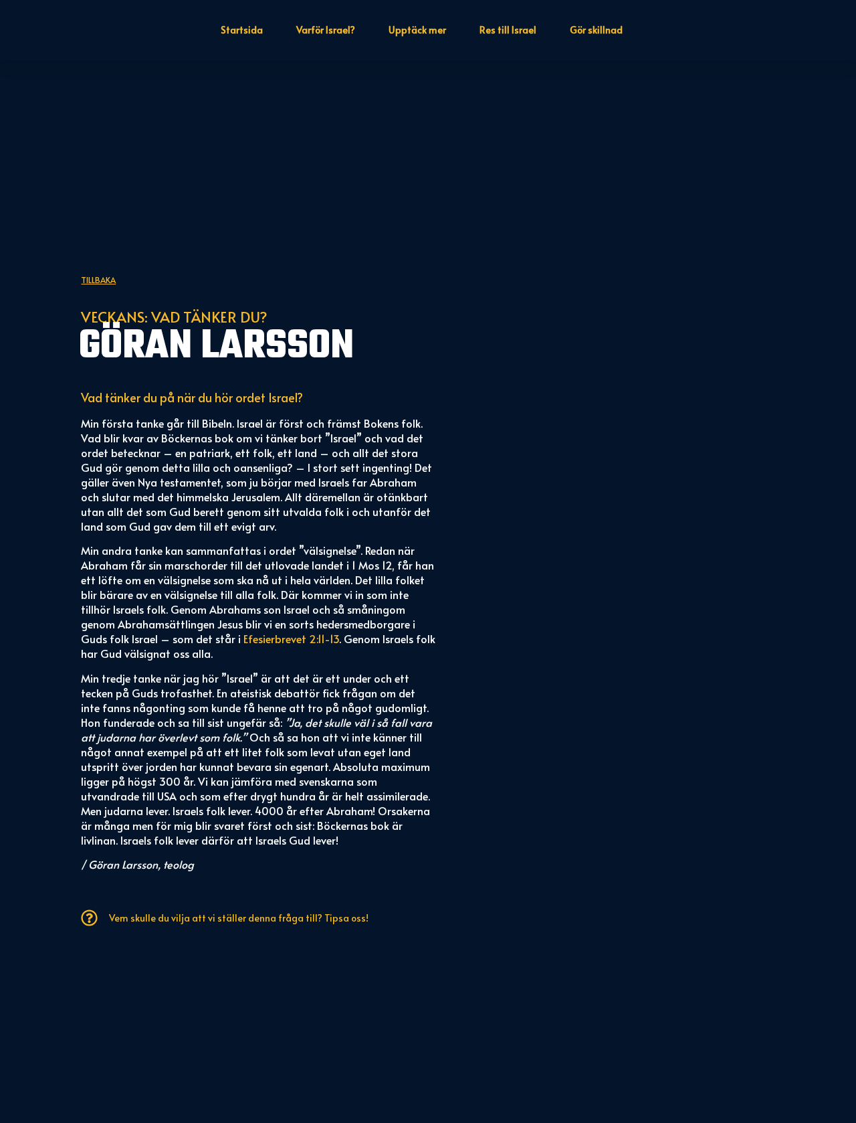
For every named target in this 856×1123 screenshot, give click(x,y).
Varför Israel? (325, 29)
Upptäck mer (417, 29)
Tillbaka (98, 279)
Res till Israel (507, 29)
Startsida (242, 29)
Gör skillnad (596, 29)
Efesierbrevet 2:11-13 (291, 638)
